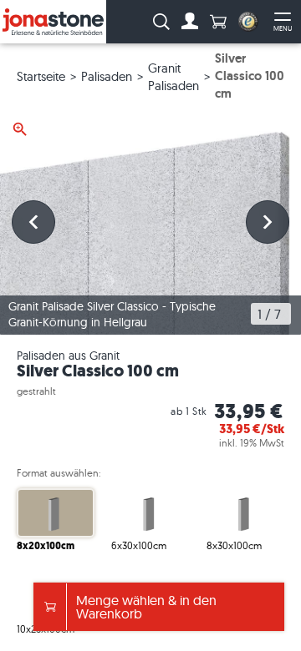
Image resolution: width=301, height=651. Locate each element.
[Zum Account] (189, 22)
